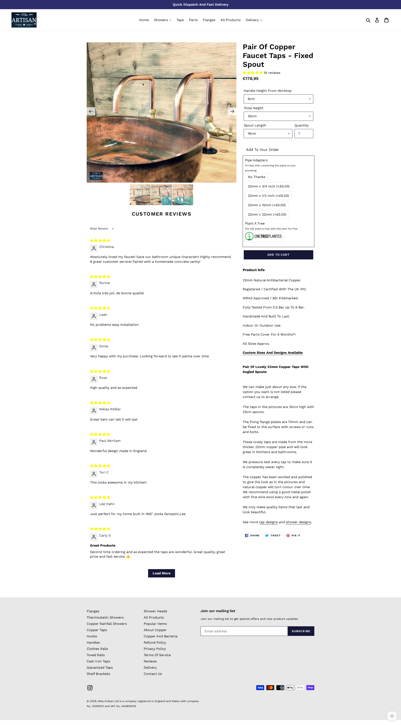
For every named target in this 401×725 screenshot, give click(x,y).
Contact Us (153, 674)
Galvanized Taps (100, 667)
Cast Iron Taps (98, 661)
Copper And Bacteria (160, 636)
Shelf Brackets (98, 674)
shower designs (298, 522)
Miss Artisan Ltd (108, 701)
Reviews (150, 661)
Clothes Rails (97, 649)
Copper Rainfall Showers (107, 624)
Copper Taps (97, 630)
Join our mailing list (217, 611)
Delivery (150, 667)
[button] (253, 73)
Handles (93, 642)
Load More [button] (161, 573)
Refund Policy (155, 642)
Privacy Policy (155, 649)
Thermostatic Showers (105, 617)
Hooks (92, 636)
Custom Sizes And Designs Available (273, 353)
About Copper (155, 630)
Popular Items (155, 624)
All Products (154, 617)
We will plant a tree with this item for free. (271, 228)
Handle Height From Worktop (268, 91)
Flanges (93, 611)
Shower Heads (155, 611)
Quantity (301, 125)
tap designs (268, 522)
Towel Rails (96, 655)
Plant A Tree (271, 225)
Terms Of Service (157, 655)
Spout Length (255, 125)
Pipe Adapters (270, 165)
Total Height (253, 108)
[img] (100, 241)
